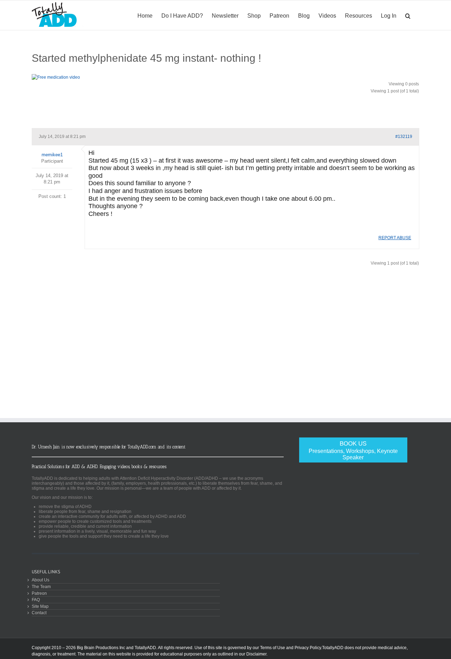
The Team (41, 586)
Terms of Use (272, 647)
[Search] (407, 15)
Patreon (39, 593)
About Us (40, 580)
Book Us (353, 450)
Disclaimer (256, 654)
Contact (39, 612)
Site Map (40, 606)
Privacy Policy (308, 647)
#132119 (403, 136)
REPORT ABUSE (394, 237)
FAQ (36, 599)
